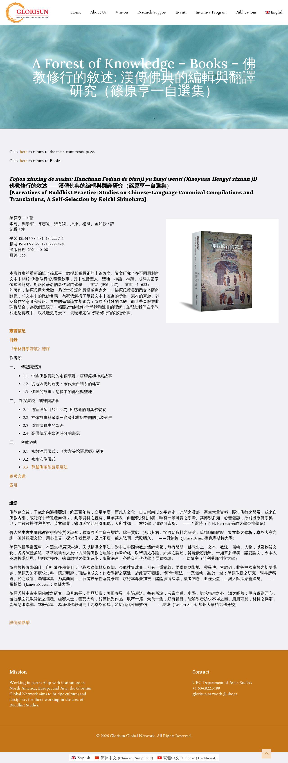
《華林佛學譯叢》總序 (29, 349)
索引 (13, 485)
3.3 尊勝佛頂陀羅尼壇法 (45, 467)
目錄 (13, 340)
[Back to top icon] (266, 753)
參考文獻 (17, 476)
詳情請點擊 (19, 623)
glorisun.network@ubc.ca (214, 694)
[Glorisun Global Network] (27, 12)
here (23, 152)
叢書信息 (17, 331)
